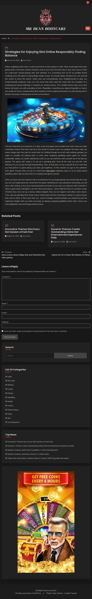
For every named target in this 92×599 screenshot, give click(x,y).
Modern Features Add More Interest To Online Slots (28, 454)
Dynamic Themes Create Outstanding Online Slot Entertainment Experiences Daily (66, 233)
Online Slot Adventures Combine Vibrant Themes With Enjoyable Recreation (38, 458)
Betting (10, 385)
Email (4, 313)
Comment (6, 277)
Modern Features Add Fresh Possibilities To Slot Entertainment (33, 450)
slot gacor (51, 171)
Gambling (11, 397)
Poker (10, 414)
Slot (6, 47)
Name (5, 303)
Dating (10, 393)
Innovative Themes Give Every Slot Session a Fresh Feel (22, 230)
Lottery (10, 405)
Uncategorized (13, 422)
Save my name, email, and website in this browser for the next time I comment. (35, 331)
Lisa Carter (27, 60)
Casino (10, 389)
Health (10, 401)
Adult (10, 376)
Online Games (13, 410)
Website (5, 322)
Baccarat (11, 380)
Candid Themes (70, 593)
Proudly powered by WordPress (28, 593)
